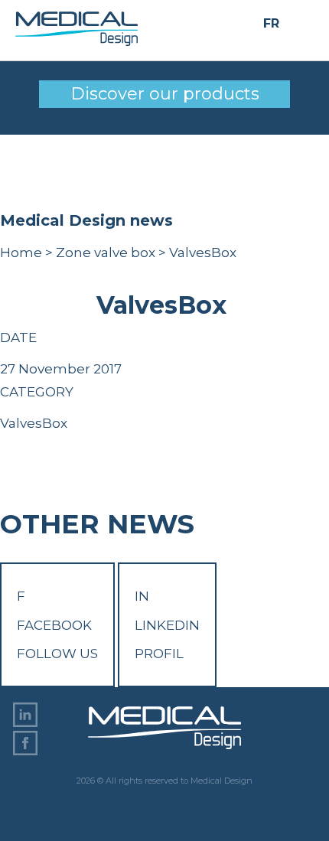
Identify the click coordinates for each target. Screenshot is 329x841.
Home (21, 252)
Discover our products (164, 93)
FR (271, 23)
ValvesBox (33, 423)
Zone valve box (105, 252)
